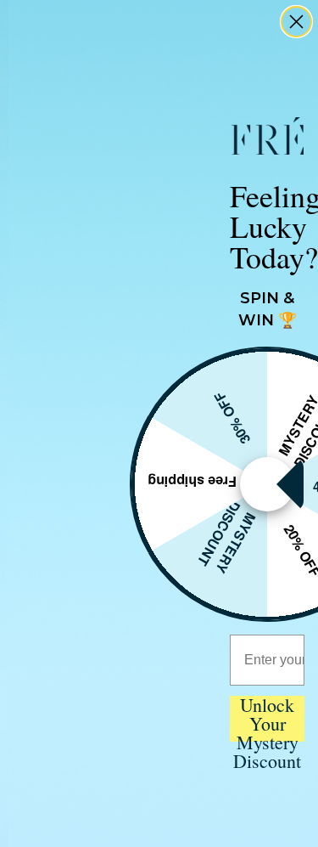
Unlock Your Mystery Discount (267, 719)
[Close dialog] (296, 22)
